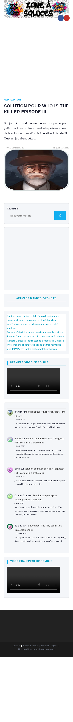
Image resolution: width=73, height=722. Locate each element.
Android (9, 99)
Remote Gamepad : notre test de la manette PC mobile (35, 340)
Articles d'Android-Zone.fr (36, 298)
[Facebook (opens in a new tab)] (61, 18)
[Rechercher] (60, 215)
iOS (19, 99)
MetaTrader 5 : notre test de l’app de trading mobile (34, 344)
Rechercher (13, 208)
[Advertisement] (36, 54)
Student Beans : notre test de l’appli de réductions (32, 316)
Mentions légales (49, 645)
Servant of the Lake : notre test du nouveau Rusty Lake (35, 332)
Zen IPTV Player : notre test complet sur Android (32, 349)
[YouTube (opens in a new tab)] (67, 18)
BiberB (18, 438)
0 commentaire (15, 147)
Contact (16, 645)
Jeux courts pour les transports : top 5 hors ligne (32, 320)
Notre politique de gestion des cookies (36, 649)
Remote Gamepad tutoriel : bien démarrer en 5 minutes (35, 336)
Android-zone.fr (30, 645)
